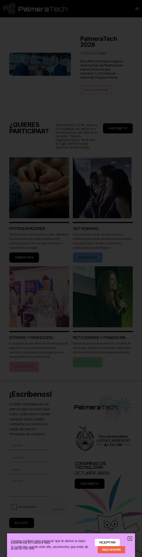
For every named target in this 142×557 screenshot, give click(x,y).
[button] (130, 538)
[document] (71, 278)
